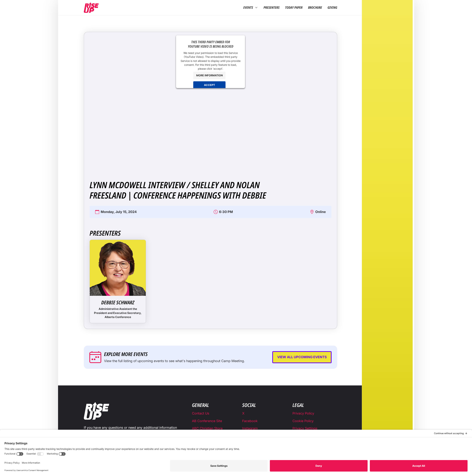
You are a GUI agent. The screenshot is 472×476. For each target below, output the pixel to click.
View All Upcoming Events (302, 357)
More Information (209, 75)
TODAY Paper (293, 8)
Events (248, 8)
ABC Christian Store (207, 428)
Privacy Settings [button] (304, 428)
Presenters (271, 8)
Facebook (250, 421)
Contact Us (200, 413)
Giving (332, 8)
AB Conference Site (207, 421)
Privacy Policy (303, 413)
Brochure (315, 8)
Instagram (250, 428)
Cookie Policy (303, 421)
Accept (209, 84)
